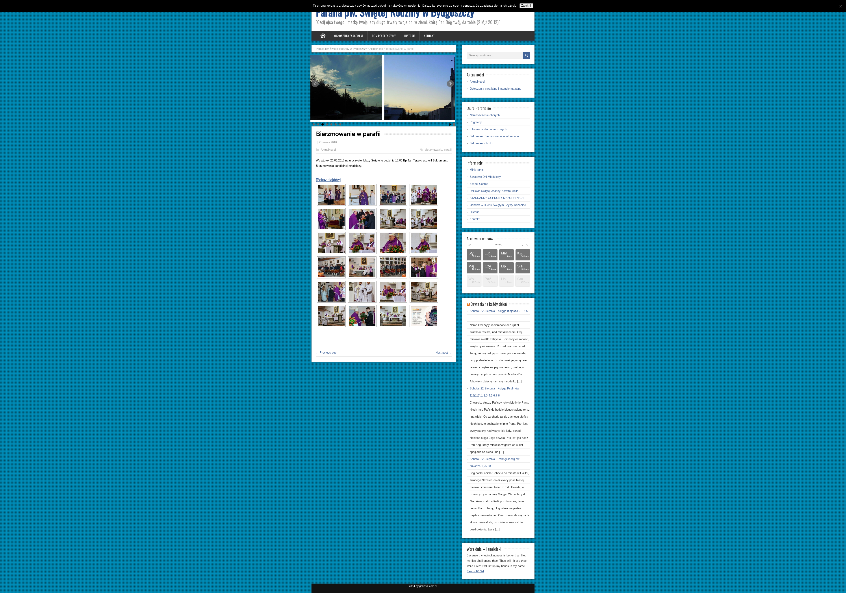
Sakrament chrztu (481, 143)
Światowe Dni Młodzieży (485, 176)
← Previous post (326, 352)
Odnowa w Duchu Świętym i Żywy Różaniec (498, 205)
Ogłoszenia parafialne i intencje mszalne (495, 88)
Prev (315, 83)
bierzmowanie (433, 149)
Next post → (444, 352)
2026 (498, 245)
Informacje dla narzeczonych (488, 129)
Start (450, 124)
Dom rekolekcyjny (384, 35)
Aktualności (328, 149)
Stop (454, 124)
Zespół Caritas (479, 183)
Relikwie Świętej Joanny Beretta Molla (494, 191)
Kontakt (429, 35)
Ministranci (477, 169)
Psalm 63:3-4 (475, 571)
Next (450, 83)
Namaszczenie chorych (485, 115)
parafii (448, 149)
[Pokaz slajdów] (328, 180)
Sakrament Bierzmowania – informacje (494, 136)
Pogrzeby (476, 122)
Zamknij (526, 5)
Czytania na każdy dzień (489, 304)
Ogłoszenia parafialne (348, 35)
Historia (409, 35)
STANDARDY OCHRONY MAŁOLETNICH (496, 198)
